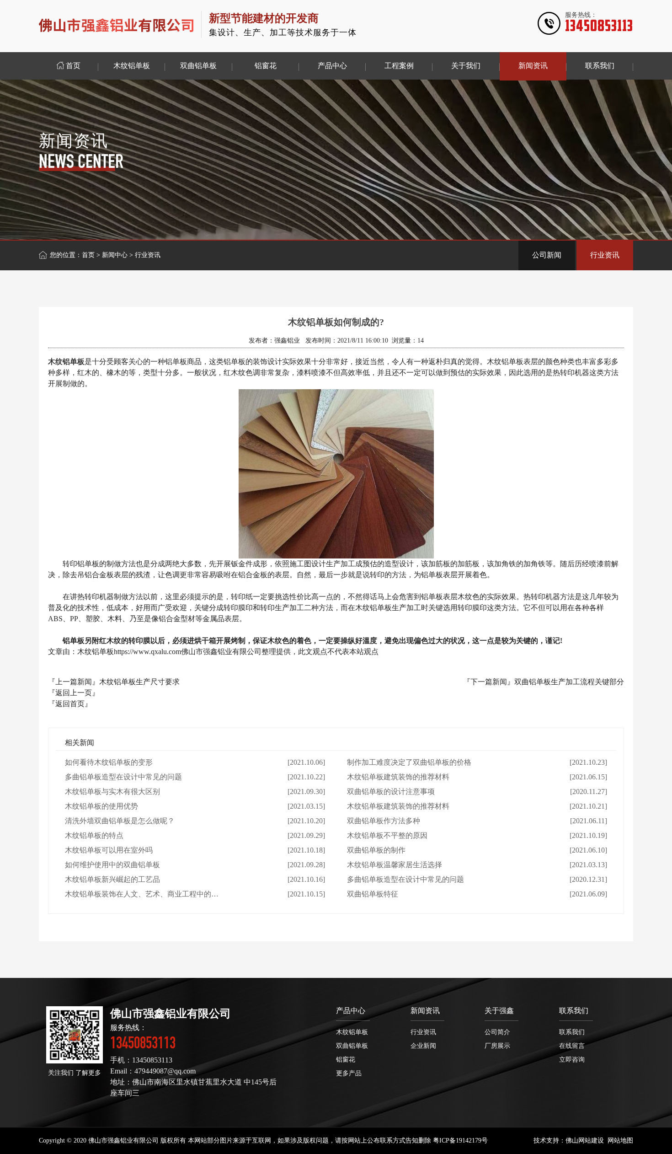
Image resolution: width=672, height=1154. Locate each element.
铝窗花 (345, 1059)
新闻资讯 (425, 1010)
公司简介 (497, 1032)
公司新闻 (546, 255)
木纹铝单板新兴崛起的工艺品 (112, 879)
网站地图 (620, 1140)
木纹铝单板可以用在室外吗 (109, 850)
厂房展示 (497, 1045)
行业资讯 (604, 255)
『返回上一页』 (73, 693)
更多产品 (349, 1073)
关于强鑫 (499, 1010)
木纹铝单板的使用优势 (101, 806)
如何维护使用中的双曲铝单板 (112, 865)
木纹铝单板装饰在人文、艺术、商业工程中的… (142, 894)
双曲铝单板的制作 (376, 850)
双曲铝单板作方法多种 (383, 821)
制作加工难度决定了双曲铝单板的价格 (409, 762)
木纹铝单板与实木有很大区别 (112, 791)
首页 (88, 255)
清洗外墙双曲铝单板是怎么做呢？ (120, 821)
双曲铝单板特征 (372, 894)
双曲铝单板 (352, 1045)
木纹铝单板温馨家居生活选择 (394, 865)
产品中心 (350, 1010)
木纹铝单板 (352, 1032)
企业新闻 (423, 1045)
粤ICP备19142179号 (460, 1140)
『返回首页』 (70, 704)
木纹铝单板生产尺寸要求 (139, 682)
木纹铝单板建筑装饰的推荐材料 (398, 777)
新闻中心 (115, 255)
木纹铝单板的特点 (94, 835)
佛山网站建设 (584, 1140)
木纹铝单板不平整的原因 (387, 835)
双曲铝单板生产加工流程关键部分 (569, 682)
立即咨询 (572, 1059)
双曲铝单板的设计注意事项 (391, 791)
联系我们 (573, 1010)
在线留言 (572, 1045)
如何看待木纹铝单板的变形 (109, 762)
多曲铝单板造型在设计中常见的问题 (123, 777)
